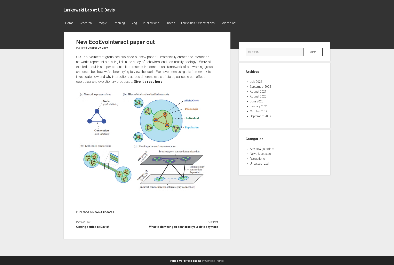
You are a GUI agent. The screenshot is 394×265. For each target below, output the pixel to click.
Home (69, 23)
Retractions (257, 158)
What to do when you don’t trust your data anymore (183, 226)
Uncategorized (259, 163)
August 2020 (258, 96)
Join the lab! (228, 23)
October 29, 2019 (97, 47)
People (102, 23)
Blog (134, 23)
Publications (151, 23)
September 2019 (260, 116)
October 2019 (259, 111)
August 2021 (258, 91)
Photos (170, 23)
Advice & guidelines (262, 148)
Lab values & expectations (198, 23)
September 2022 (260, 86)
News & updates (103, 212)
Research (85, 23)
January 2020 (259, 106)
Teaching (119, 23)
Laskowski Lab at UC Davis (89, 10)
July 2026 (256, 81)
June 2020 (256, 101)
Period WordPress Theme (185, 260)
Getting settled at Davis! (92, 226)
